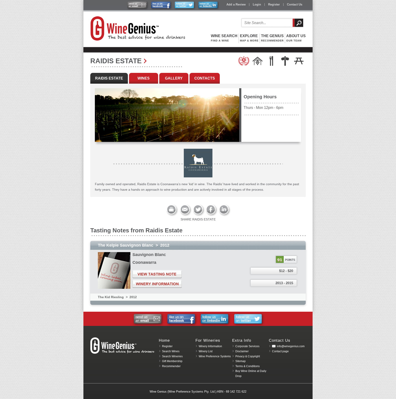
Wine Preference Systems (215, 356)
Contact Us (294, 4)
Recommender (171, 366)
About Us (296, 38)
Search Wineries (172, 356)
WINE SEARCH (224, 38)
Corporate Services (247, 346)
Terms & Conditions (247, 366)
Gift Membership (172, 361)
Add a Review (236, 4)
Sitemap (240, 361)
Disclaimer (242, 351)
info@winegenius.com (291, 346)
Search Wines (170, 351)
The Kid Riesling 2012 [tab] (117, 297)
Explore (249, 38)
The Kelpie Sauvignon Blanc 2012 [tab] (133, 245)
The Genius (272, 38)
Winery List (205, 351)
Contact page (280, 351)
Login (257, 4)
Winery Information (210, 346)
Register (274, 4)
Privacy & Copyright (247, 356)
